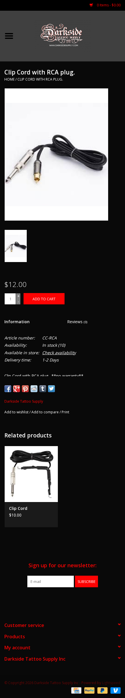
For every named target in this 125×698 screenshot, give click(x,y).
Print (65, 412)
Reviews (77, 321)
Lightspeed (111, 682)
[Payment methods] (75, 690)
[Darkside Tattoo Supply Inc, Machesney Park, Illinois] (71, 35)
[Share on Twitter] (51, 388)
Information (17, 321)
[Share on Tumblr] (42, 388)
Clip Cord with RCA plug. (40, 79)
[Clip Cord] (31, 474)
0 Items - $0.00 (108, 5)
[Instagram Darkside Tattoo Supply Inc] (73, 599)
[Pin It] (25, 388)
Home (9, 79)
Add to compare (45, 412)
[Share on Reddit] (34, 388)
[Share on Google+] (16, 388)
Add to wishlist (16, 412)
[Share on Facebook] (7, 388)
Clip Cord (18, 508)
